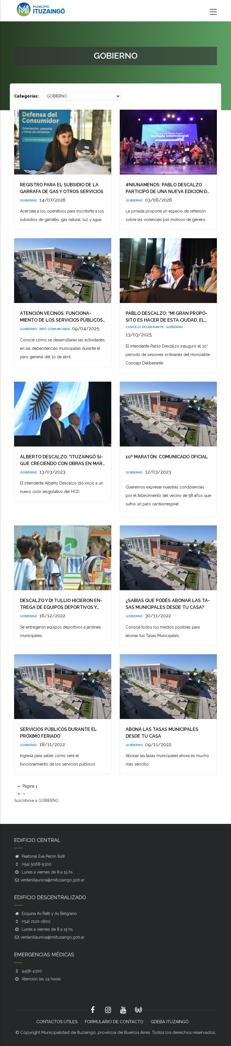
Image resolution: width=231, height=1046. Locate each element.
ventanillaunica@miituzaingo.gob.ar (53, 880)
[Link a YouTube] (123, 1010)
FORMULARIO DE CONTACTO (114, 1021)
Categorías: (26, 96)
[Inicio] (41, 9)
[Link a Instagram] (108, 1010)
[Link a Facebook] (92, 1010)
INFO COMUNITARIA (54, 329)
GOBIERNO (28, 200)
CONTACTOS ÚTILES (56, 1021)
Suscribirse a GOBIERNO (36, 800)
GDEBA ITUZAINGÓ (170, 1021)
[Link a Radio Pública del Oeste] (138, 1010)
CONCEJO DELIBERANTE (145, 327)
